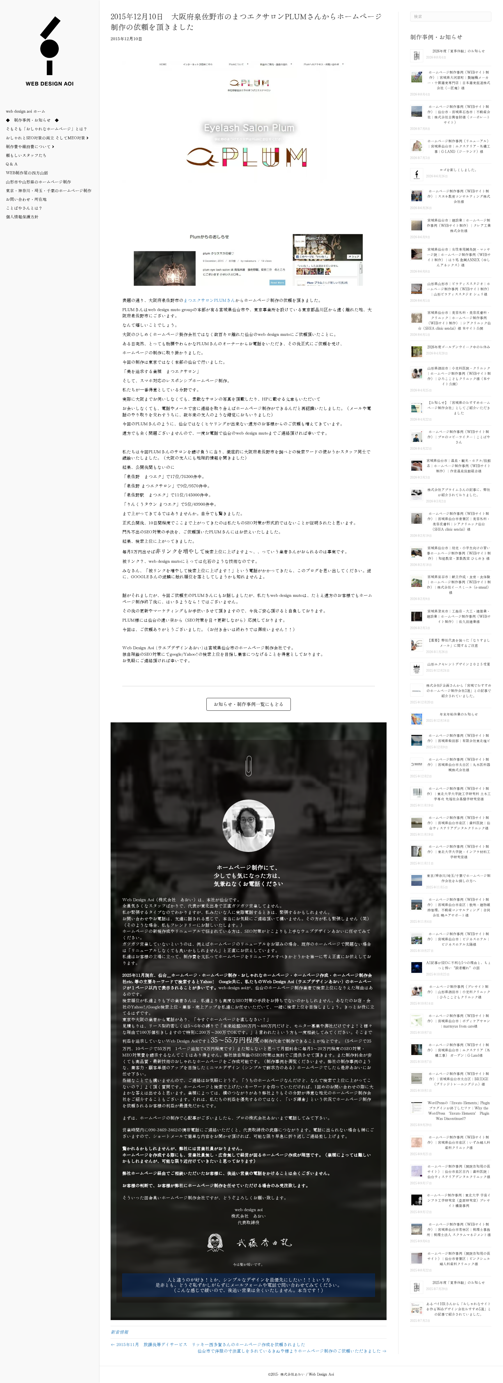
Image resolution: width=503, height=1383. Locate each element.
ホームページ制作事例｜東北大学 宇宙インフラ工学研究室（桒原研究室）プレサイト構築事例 (459, 1200)
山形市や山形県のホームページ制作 (38, 182)
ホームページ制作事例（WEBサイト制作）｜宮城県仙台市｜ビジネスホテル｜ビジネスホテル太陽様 (458, 939)
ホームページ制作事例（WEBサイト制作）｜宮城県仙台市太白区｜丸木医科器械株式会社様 (458, 765)
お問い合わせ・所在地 (26, 199)
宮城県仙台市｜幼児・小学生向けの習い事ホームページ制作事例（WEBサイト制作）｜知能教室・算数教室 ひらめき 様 (459, 553)
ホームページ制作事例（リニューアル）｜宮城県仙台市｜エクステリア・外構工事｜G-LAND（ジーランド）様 (458, 146)
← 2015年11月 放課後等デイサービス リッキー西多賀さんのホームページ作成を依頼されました (208, 1345)
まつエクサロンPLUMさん (209, 300)
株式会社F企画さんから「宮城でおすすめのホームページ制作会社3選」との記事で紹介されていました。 (458, 691)
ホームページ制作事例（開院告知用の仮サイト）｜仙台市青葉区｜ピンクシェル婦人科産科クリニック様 (458, 1259)
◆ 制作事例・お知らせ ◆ (32, 120)
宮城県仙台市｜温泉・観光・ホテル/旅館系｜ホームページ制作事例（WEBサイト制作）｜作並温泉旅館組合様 (458, 466)
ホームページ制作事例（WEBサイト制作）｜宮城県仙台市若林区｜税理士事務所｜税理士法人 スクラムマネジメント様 (459, 1230)
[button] (248, 1285)
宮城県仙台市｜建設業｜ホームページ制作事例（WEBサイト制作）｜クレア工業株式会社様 (459, 225)
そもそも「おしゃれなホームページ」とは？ (46, 129)
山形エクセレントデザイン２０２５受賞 (458, 664)
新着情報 (119, 1332)
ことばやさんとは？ (24, 208)
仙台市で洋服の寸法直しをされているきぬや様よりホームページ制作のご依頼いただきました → (292, 1351)
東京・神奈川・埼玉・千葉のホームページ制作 (48, 191)
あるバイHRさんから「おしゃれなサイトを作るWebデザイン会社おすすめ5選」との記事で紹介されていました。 (458, 1309)
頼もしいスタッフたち (26, 156)
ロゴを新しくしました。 (459, 170)
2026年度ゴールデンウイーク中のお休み (458, 347)
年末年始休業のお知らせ (459, 714)
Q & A (11, 164)
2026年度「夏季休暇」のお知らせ (459, 51)
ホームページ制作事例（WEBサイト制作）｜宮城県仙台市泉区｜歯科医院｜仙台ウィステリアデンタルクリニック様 (458, 823)
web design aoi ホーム (25, 112)
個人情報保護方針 (22, 217)
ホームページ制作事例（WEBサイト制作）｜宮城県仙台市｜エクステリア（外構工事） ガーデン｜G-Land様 (458, 1050)
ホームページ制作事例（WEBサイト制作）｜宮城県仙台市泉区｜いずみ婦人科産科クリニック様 (458, 1142)
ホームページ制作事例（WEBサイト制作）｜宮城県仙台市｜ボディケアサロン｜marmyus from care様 (458, 1021)
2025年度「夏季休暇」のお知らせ (459, 1283)
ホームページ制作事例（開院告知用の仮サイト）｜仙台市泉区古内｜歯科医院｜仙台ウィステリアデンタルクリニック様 (458, 1172)
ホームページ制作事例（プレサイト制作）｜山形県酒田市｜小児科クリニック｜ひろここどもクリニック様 (458, 992)
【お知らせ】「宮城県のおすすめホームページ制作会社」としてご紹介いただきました (458, 408)
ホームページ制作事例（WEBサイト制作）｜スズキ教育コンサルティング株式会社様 (458, 196)
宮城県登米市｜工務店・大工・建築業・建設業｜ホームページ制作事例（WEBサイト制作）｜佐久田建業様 (459, 616)
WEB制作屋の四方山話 (27, 173)
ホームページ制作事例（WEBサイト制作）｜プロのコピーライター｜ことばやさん (458, 437)
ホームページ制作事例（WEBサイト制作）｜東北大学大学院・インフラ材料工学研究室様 (458, 852)
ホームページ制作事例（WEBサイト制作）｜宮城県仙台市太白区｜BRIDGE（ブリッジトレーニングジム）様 (458, 1079)
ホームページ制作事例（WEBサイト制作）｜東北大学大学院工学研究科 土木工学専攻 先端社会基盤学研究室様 (459, 794)
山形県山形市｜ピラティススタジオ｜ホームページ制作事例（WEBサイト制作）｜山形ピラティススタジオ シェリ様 (459, 289)
